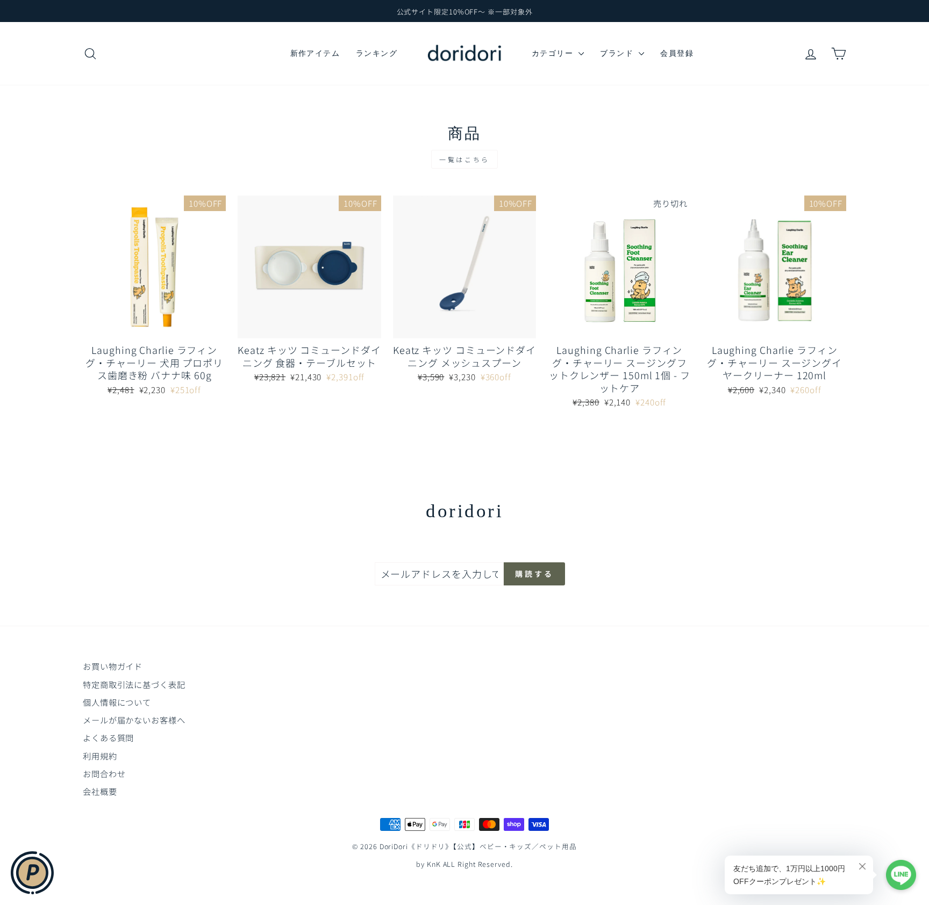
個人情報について (117, 702)
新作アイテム (315, 53)
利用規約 (100, 756)
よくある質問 (108, 737)
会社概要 (100, 791)
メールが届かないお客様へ (134, 720)
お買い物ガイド (112, 666)
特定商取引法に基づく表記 (134, 684)
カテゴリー (554, 53)
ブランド (618, 53)
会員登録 (677, 53)
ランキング (376, 53)
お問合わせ (104, 773)
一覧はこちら (464, 159)
